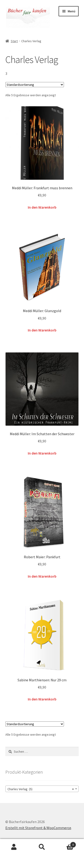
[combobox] (42, 789)
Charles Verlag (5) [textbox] (40, 789)
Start (14, 41)
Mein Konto (14, 847)
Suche (42, 847)
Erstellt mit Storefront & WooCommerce (38, 827)
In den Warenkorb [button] (42, 207)
